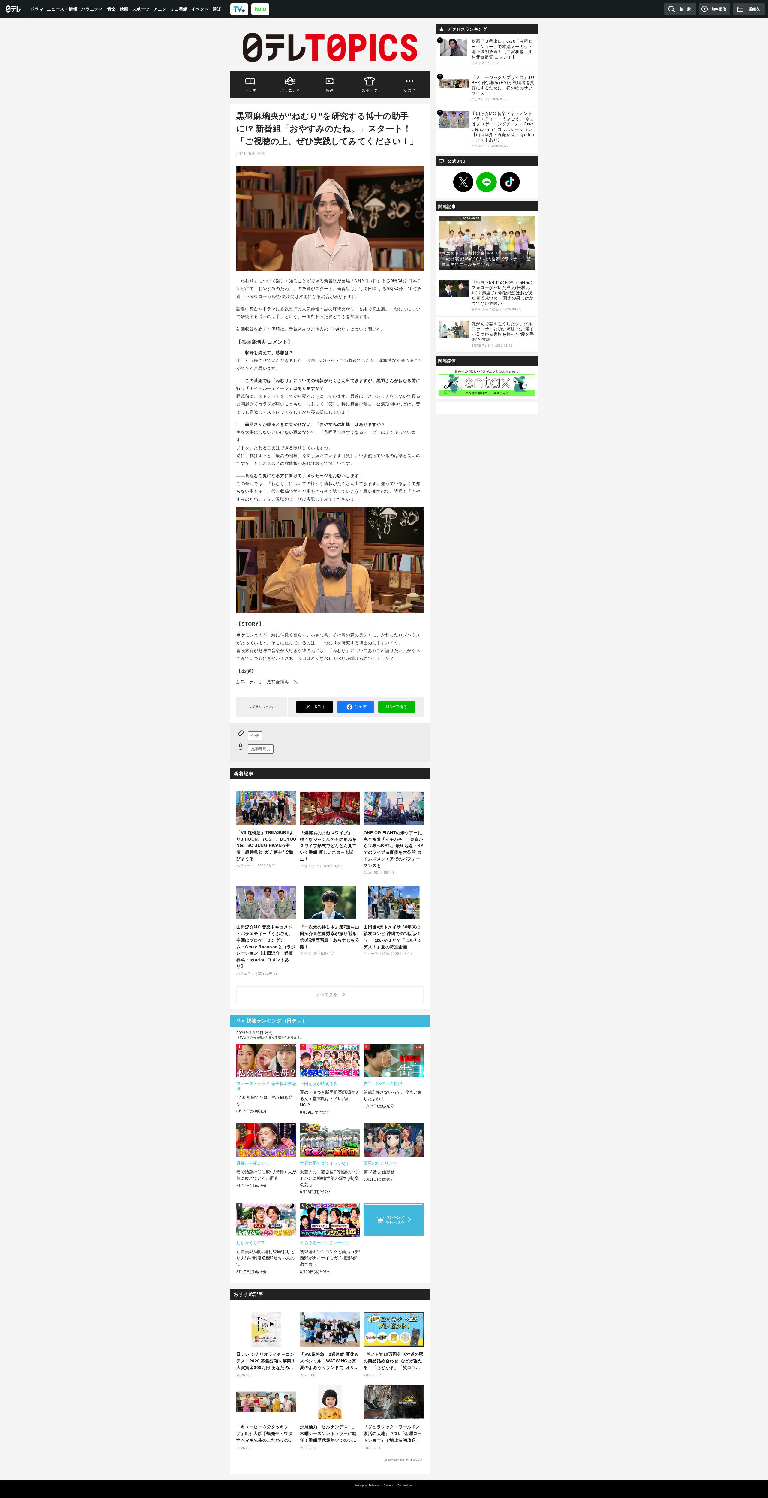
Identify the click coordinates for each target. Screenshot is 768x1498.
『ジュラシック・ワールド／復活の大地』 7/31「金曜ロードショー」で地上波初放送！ (393, 1433)
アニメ (160, 9)
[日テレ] (13, 9)
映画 (124, 9)
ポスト (319, 706)
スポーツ (141, 9)
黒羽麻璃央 (260, 749)
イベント (200, 9)
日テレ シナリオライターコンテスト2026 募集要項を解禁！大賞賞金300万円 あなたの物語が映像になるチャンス (266, 1361)
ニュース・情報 (62, 9)
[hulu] (260, 9)
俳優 (255, 736)
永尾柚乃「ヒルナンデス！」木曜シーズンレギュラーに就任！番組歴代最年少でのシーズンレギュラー (328, 1433)
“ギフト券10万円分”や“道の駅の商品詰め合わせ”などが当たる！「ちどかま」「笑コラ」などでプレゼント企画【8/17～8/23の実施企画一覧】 (393, 1361)
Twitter (463, 182)
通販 (217, 9)
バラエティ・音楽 (98, 9)
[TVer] (239, 9)
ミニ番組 (179, 9)
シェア (360, 706)
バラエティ (290, 90)
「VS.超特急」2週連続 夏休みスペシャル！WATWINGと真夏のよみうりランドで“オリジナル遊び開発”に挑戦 (329, 1361)
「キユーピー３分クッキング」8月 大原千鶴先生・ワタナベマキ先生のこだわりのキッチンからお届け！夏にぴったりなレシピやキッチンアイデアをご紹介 (264, 1433)
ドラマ (37, 9)
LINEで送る (397, 706)
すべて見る (328, 994)
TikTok (510, 182)
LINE (486, 182)
